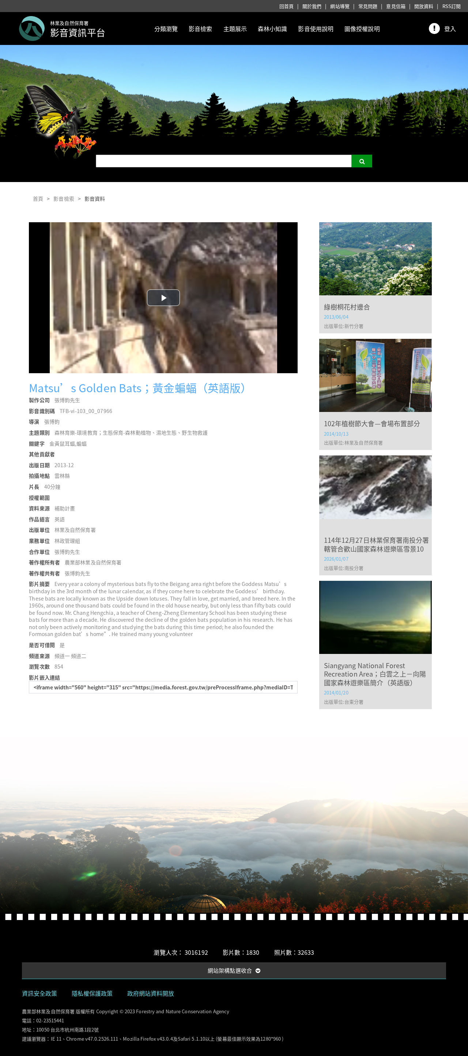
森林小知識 (272, 28)
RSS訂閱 (451, 6)
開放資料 (423, 6)
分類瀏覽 (166, 28)
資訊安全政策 (39, 993)
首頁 (38, 198)
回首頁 (286, 6)
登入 (450, 28)
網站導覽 (339, 6)
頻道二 (78, 655)
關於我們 (311, 6)
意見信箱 (395, 6)
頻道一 (62, 655)
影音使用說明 (315, 28)
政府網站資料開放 (150, 993)
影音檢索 (200, 28)
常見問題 (367, 6)
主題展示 (235, 28)
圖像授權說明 (362, 28)
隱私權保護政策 (92, 993)
